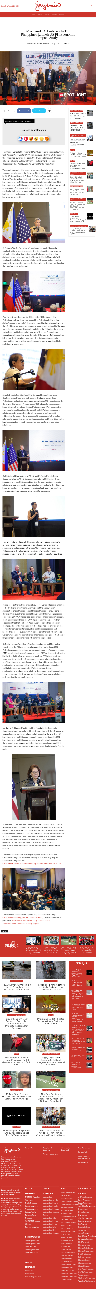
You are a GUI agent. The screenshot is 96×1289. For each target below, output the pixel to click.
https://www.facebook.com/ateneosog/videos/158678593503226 (31, 863)
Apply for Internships (50, 1154)
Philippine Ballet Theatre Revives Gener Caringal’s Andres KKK (78, 154)
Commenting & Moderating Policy (84, 1157)
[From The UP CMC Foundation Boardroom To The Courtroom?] (89, 1040)
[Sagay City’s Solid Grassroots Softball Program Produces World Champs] (90, 176)
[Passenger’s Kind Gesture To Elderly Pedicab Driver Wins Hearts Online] (90, 125)
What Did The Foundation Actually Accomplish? (77, 1065)
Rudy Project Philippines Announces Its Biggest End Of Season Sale (78, 219)
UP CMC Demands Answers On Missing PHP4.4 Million (78, 1006)
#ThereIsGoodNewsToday (79, 226)
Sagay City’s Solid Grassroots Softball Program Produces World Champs (77, 179)
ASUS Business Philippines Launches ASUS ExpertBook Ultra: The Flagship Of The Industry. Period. (78, 995)
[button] (91, 6)
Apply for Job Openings (47, 1149)
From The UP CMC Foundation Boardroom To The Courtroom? (78, 1040)
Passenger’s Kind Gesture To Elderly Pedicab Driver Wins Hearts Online (77, 128)
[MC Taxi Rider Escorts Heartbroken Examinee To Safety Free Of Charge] (90, 189)
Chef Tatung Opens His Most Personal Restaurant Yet (77, 983)
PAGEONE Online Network (39, 44)
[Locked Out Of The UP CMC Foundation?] (89, 1050)
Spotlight (4, 931)
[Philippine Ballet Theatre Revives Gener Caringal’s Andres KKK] (90, 153)
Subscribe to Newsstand (65, 1149)
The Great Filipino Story (76, 135)
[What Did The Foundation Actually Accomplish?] (89, 1065)
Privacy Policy (83, 1152)
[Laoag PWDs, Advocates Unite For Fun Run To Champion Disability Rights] (92, 229)
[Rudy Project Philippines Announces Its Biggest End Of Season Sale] (90, 216)
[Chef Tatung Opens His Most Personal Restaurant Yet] (89, 983)
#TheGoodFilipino (76, 111)
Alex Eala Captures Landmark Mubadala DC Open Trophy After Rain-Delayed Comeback (77, 206)
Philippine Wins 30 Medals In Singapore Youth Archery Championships (87, 949)
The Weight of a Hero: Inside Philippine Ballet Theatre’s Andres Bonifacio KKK (77, 166)
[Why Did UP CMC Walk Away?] (89, 1057)
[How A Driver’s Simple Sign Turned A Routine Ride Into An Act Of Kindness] (90, 113)
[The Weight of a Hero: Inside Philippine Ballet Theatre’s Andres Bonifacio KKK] (90, 163)
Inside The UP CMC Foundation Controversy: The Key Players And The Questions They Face (78, 1030)
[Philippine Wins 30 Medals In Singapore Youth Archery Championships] (86, 940)
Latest (72, 150)
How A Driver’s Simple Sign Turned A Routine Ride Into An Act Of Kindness (78, 116)
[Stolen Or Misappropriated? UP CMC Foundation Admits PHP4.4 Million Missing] (89, 1015)
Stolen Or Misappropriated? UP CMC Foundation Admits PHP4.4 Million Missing (78, 1017)
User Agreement (84, 1148)
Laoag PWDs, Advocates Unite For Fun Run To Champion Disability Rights (79, 231)
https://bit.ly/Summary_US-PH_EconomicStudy (22, 917)
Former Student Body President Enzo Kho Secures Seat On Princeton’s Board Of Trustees (78, 142)
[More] (49, 110)
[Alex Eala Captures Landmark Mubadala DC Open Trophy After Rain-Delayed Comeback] (90, 201)
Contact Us (29, 1148)
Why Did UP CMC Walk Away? (78, 1056)
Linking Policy (83, 1162)
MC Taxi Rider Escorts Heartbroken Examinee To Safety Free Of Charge (77, 191)
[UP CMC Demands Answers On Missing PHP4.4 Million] (89, 1006)
